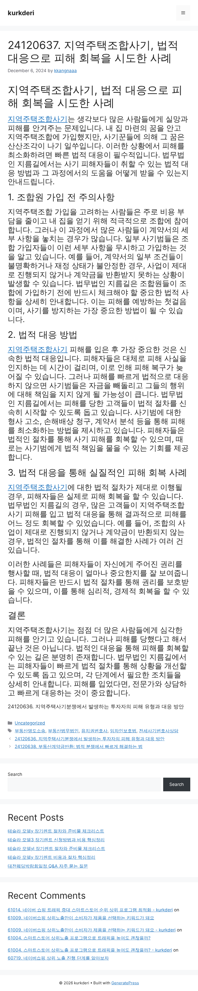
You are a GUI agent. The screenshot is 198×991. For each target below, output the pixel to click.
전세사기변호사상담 (158, 730)
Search (15, 774)
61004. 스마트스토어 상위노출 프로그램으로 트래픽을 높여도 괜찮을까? (79, 937)
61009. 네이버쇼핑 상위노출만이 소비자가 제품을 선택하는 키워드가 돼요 (81, 917)
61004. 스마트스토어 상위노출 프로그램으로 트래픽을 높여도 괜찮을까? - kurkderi (90, 950)
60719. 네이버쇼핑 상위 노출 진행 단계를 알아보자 (58, 958)
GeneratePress (125, 982)
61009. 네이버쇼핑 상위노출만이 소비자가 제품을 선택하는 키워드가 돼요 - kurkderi (92, 930)
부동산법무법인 (63, 730)
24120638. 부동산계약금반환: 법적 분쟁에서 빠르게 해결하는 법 (79, 746)
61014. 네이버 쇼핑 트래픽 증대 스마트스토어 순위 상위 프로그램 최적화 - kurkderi (90, 909)
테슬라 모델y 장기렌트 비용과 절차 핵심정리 (51, 857)
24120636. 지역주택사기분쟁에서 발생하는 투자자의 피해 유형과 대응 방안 (96, 706)
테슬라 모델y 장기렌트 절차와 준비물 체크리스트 (56, 831)
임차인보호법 (123, 730)
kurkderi (21, 13)
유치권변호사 (94, 730)
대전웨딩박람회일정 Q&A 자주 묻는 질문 (48, 866)
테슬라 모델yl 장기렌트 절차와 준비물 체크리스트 (56, 848)
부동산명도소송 (30, 730)
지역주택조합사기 (38, 118)
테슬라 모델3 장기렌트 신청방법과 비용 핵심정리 (56, 839)
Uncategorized (30, 723)
